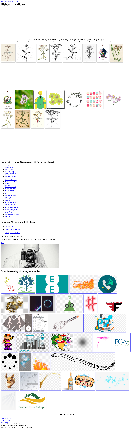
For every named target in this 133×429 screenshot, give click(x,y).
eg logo (7, 183)
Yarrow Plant (87, 59)
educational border (10, 202)
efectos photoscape (10, 195)
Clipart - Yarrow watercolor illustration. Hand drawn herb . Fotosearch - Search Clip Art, (37, 121)
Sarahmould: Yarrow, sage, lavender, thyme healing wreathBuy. (73, 104)
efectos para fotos (10, 171)
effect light (8, 166)
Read (2, 243)
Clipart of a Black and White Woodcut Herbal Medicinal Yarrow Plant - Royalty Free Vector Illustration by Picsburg (25, 57)
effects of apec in (10, 204)
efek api (7, 185)
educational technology (12, 207)
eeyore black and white (12, 181)
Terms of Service (6, 418)
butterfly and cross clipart (12, 229)
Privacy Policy (5, 420)
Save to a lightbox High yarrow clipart (54, 105)
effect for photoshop (11, 180)
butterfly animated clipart (12, 233)
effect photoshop (10, 199)
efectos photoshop (10, 211)
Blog (2, 1)
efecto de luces (9, 169)
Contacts (7, 1)
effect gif (7, 216)
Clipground (9, 423)
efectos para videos (10, 176)
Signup (12, 1)
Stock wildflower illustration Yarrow (7, 124)
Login (16, 1)
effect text (8, 197)
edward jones (9, 168)
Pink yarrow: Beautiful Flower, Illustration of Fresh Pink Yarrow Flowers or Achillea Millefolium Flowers (113, 104)
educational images (10, 188)
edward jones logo (10, 173)
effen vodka (8, 200)
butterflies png (9, 226)
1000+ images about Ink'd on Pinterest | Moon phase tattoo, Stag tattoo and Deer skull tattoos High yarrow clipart (22, 122)
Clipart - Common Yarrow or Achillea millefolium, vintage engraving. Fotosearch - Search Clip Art (56, 55)
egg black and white (11, 209)
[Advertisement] (66, 22)
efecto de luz (8, 213)
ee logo (7, 175)
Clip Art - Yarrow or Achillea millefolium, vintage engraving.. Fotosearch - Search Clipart (51, 122)
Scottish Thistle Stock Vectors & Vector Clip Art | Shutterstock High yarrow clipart (8, 57)
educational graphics (11, 190)
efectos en (8, 218)
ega (6, 193)
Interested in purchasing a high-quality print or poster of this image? (24, 104)
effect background (10, 187)
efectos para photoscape (12, 214)
